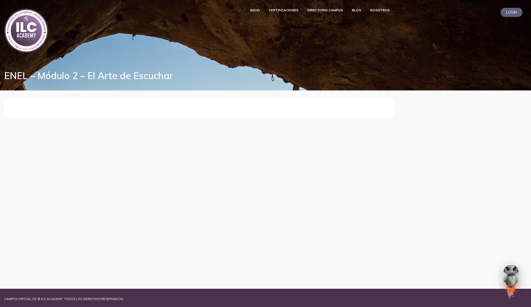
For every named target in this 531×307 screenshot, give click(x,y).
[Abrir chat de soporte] (511, 281)
